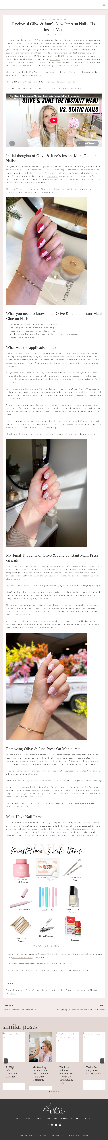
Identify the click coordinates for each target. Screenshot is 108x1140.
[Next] (102, 1061)
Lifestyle (55, 19)
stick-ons (88, 954)
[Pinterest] (56, 1125)
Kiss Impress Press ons (43, 173)
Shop (48, 1118)
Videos (38, 1118)
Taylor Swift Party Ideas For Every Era (93, 1070)
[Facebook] (48, 1125)
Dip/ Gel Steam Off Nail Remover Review (21, 1008)
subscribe (33, 970)
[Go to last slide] (6, 1061)
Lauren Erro (55, 34)
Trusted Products (63, 1118)
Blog (28, 1118)
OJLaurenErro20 (67, 82)
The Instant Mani (71, 66)
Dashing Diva (57, 46)
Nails (63, 19)
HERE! (13, 993)
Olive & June (52, 176)
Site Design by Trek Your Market (74, 1135)
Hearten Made (53, 1135)
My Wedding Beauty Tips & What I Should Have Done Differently (40, 1073)
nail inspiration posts (22, 957)
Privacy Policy (84, 1118)
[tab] (49, 1091)
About (19, 1118)
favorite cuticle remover (53, 357)
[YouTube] (60, 1125)
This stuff (69, 357)
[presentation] (14, 1047)
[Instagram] (52, 1125)
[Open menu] (104, 4)
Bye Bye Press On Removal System (43, 781)
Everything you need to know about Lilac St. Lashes (81, 1008)
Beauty (45, 19)
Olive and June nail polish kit (60, 954)
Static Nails (55, 59)
